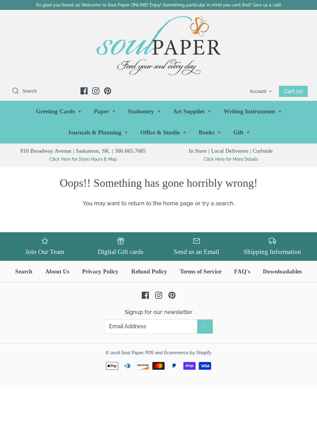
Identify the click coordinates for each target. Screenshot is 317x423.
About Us (57, 271)
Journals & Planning (98, 132)
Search (24, 271)
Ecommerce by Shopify (188, 352)
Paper (104, 111)
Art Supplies (192, 111)
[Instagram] (95, 90)
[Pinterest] (107, 90)
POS (149, 352)
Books (210, 132)
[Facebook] (84, 90)
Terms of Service (200, 271)
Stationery (144, 111)
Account (258, 91)
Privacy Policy (100, 271)
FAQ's (242, 271)
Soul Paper (132, 352)
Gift (241, 132)
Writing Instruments (253, 111)
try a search (217, 203)
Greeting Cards (58, 111)
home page (178, 203)
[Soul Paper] (158, 45)
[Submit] (205, 327)
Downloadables (282, 271)
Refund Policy (149, 271)
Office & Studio (163, 132)
